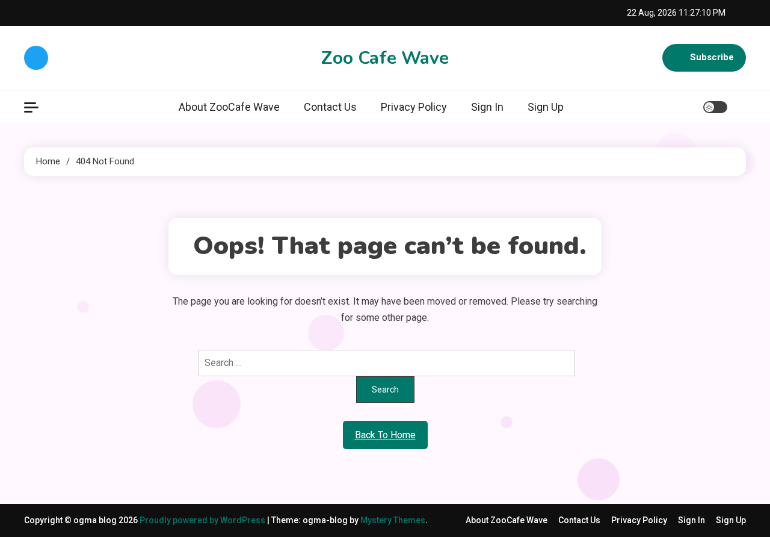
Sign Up (546, 107)
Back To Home (385, 435)
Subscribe (712, 57)
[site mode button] (715, 107)
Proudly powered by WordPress (203, 520)
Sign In (487, 107)
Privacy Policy (414, 107)
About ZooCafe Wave (229, 107)
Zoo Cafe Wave (385, 58)
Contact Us (330, 107)
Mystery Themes (392, 520)
